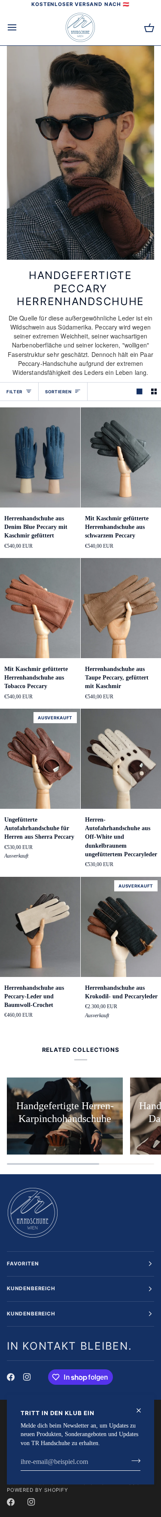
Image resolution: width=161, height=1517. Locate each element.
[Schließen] (142, 1410)
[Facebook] (11, 1377)
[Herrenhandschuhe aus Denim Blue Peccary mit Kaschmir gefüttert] (40, 457)
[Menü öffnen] (20, 27)
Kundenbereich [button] (31, 1288)
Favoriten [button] (23, 1264)
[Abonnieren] (133, 1461)
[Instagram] (27, 1377)
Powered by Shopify (37, 1490)
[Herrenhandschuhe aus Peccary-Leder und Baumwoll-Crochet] (40, 927)
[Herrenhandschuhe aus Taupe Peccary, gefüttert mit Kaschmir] (121, 608)
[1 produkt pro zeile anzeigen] (139, 392)
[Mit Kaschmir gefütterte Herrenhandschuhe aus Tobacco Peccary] (40, 608)
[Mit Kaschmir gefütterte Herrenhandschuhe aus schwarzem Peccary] (121, 457)
